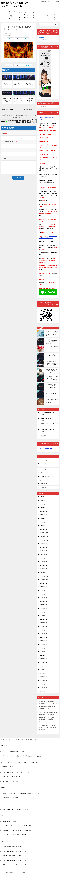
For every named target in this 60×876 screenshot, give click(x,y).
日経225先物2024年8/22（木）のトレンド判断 (29, 100)
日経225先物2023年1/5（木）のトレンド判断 (10, 109)
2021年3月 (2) (43, 691)
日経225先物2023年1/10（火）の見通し (27, 109)
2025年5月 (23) (43, 514)
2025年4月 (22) (43, 518)
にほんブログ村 (43, 39)
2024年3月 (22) (43, 565)
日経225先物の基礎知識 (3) (46, 476)
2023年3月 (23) (43, 608)
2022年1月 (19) (43, 658)
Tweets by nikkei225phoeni (45, 448)
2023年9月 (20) (43, 586)
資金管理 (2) (43, 487)
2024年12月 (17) (44, 532)
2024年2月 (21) (43, 568)
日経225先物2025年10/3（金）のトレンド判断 (14, 851)
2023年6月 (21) (43, 597)
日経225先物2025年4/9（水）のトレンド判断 (18, 85)
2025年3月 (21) (43, 522)
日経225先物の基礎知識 (26, 15)
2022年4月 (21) (43, 648)
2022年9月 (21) (43, 630)
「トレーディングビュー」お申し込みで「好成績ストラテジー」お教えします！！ (52, 341)
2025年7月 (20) (43, 507)
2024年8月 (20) (43, 547)
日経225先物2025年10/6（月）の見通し (12, 855)
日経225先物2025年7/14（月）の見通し (18, 100)
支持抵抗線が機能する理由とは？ (11, 821)
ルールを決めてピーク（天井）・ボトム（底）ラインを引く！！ (52, 386)
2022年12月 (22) (44, 619)
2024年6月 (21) (43, 554)
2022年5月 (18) (43, 644)
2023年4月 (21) (43, 604)
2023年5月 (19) (43, 601)
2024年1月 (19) (43, 572)
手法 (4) (41, 472)
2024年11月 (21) (44, 536)
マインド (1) (43, 469)
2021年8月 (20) (43, 676)
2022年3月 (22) (43, 651)
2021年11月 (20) (44, 666)
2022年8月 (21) (43, 633)
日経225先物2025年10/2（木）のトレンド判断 (14, 846)
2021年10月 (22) (44, 669)
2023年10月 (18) (44, 583)
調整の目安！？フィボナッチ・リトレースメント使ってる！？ (18, 830)
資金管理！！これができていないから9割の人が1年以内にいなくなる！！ (52, 333)
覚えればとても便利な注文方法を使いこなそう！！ (52, 401)
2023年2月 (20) (43, 612)
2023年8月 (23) (43, 590)
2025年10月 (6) (43, 496)
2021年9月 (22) (43, 673)
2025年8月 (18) (43, 504)
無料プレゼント (2, 15)
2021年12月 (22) (44, 662)
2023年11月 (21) (44, 579)
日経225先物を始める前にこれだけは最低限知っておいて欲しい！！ (52, 363)
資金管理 (33, 15)
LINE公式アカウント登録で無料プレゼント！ (52, 348)
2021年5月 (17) (43, 687)
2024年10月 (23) (44, 540)
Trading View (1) (44, 460)
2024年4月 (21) (43, 561)
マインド (40, 15)
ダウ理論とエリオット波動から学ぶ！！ (52, 392)
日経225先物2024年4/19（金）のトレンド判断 (7, 100)
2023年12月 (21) (44, 576)
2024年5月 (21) (43, 558)
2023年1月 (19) (43, 615)
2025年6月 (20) (43, 511)
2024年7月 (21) (43, 550)
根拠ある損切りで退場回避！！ (10, 797)
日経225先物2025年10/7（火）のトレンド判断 (14, 860)
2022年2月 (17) (43, 655)
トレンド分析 (54, 15)
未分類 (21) (42, 480)
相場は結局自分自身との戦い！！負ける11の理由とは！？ (51, 371)
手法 (48, 15)
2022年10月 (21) (44, 626)
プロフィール (19, 15)
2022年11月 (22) (44, 622)
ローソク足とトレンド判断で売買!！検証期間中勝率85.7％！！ (52, 378)
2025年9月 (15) (43, 500)
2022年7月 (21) (43, 637)
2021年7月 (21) (43, 680)
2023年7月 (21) (43, 594)
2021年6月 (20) (43, 684)
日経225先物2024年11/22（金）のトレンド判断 (7, 85)
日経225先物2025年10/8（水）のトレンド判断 (14, 865)
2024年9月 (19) (43, 543)
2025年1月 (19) (43, 529)
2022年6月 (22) (43, 640)
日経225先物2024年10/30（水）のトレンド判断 (29, 85)
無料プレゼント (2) (44, 483)
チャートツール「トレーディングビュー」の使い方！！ (12, 15)
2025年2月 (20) (43, 525)
